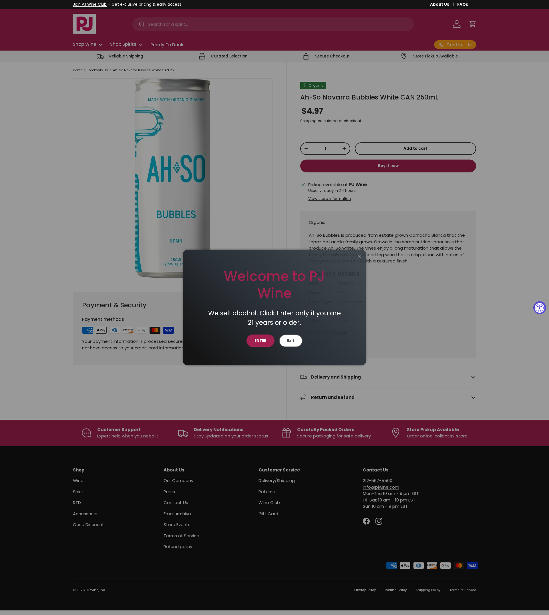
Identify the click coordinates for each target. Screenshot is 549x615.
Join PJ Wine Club (90, 4)
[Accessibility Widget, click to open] (539, 307)
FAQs (462, 4)
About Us (439, 4)
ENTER (260, 340)
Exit (291, 340)
